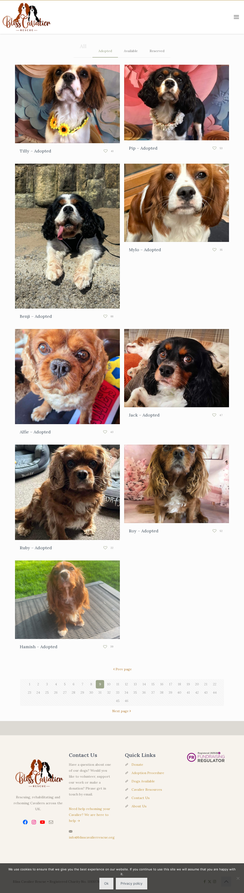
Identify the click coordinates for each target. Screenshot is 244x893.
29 (82, 692)
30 (91, 692)
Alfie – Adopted (35, 432)
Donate (137, 764)
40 (179, 692)
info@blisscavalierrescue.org (92, 837)
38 (161, 692)
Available (131, 51)
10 (109, 684)
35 (135, 692)
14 (144, 684)
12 (126, 684)
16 (161, 684)
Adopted (105, 51)
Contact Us (141, 798)
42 (197, 692)
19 (188, 684)
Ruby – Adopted (36, 547)
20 (197, 684)
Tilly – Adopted (35, 151)
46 (126, 701)
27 (64, 692)
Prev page (124, 669)
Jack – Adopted (144, 415)
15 (153, 684)
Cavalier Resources (147, 789)
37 (153, 692)
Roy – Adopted (143, 531)
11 (117, 684)
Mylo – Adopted (145, 249)
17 (170, 684)
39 (170, 692)
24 (38, 692)
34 (126, 692)
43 (206, 692)
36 (144, 692)
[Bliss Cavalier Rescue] (25, 17)
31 (100, 692)
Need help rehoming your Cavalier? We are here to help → (89, 815)
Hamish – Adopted (38, 646)
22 (214, 684)
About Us (139, 806)
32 (109, 692)
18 (179, 684)
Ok (106, 883)
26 (56, 692)
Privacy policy (131, 883)
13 (135, 684)
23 (29, 692)
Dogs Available (143, 781)
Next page (120, 711)
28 (73, 692)
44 (215, 692)
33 (117, 692)
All (83, 46)
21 (205, 684)
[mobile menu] (236, 17)
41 (188, 692)
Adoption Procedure (148, 773)
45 (118, 701)
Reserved (157, 51)
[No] (238, 878)
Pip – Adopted (143, 148)
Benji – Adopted (36, 316)
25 (47, 692)
